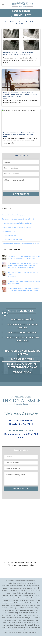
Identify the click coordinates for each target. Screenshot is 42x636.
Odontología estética (9, 235)
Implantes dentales (9, 231)
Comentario (12, 276)
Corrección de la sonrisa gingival (13, 215)
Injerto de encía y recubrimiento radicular (17, 223)
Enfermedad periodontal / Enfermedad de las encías (20, 243)
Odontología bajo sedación (12, 239)
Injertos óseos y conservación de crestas (16, 227)
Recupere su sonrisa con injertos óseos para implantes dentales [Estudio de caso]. (24, 257)
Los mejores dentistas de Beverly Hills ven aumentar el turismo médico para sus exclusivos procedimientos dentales (23, 265)
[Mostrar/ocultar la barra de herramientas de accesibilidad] (5, 313)
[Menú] (3, 4)
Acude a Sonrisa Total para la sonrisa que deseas (23, 273)
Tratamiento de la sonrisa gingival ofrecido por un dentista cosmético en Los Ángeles (24, 289)
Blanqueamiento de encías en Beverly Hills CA (18, 219)
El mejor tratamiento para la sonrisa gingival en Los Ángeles (24, 282)
